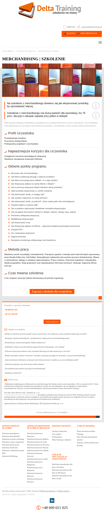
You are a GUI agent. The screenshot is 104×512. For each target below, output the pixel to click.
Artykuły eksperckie (59, 431)
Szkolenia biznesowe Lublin (37, 459)
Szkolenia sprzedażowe (10, 433)
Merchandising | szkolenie (48, 51)
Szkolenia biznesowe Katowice (35, 474)
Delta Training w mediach (61, 440)
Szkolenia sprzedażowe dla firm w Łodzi (62, 477)
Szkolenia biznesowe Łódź (37, 442)
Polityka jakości (63, 491)
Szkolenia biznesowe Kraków (38, 439)
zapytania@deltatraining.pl (91, 27)
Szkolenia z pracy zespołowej (13, 442)
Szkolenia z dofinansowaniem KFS (13, 451)
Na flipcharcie (57, 437)
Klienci (71, 33)
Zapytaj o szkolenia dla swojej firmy (52, 291)
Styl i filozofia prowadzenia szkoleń (87, 438)
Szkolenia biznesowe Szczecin (35, 454)
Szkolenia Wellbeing (9, 456)
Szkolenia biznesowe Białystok (35, 469)
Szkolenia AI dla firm (10, 448)
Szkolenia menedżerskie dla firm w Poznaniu (62, 465)
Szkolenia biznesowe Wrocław (38, 445)
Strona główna (7, 51)
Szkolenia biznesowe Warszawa (35, 434)
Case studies (56, 434)
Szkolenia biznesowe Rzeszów (35, 480)
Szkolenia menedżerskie (11, 436)
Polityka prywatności (47, 491)
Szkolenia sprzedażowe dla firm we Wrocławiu (62, 471)
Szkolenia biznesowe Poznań (37, 448)
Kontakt (80, 445)
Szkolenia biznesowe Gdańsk (37, 450)
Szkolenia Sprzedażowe (25, 51)
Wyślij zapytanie (52, 322)
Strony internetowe (18, 494)
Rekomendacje (89, 33)
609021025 (71, 27)
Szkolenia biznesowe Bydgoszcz (35, 463)
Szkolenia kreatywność (10, 445)
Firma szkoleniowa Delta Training (86, 432)
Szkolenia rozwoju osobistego (13, 439)
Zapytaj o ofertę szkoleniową (87, 443)
